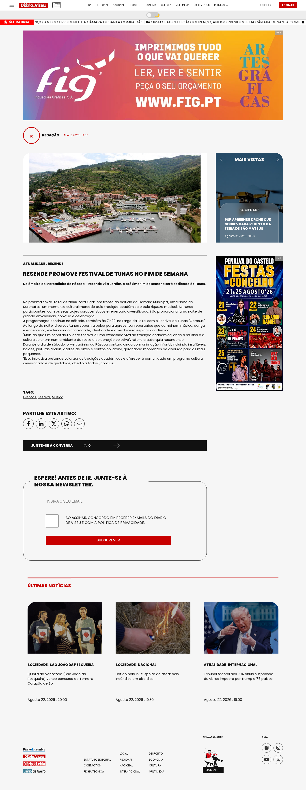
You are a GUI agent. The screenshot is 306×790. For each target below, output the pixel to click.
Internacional (242, 664)
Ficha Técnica (94, 771)
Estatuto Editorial (97, 760)
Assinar (288, 5)
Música (57, 397)
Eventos (29, 397)
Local (89, 5)
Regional (102, 5)
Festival (44, 397)
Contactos (92, 765)
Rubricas (220, 5)
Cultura (166, 5)
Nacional (118, 5)
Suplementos (202, 5)
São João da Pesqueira (72, 664)
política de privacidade (121, 522)
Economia (151, 5)
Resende (55, 263)
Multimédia (182, 5)
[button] (221, 159)
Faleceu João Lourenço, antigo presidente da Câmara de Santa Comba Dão (231, 22)
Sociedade (249, 210)
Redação (50, 135)
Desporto (134, 5)
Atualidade (34, 263)
